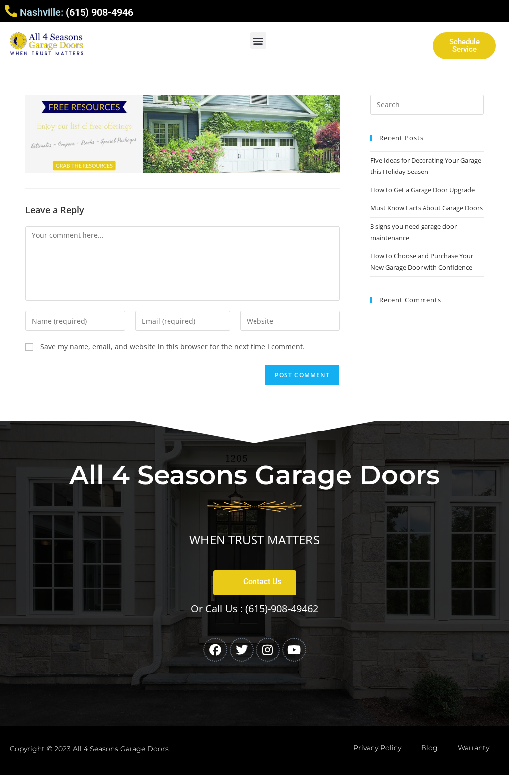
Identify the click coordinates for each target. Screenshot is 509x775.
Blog (429, 747)
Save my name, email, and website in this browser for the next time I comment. (172, 346)
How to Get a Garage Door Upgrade (422, 189)
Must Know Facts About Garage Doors (426, 207)
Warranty (473, 747)
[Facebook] (215, 650)
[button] (258, 40)
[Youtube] (294, 650)
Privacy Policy (377, 747)
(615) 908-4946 (99, 12)
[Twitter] (242, 650)
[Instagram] (268, 650)
